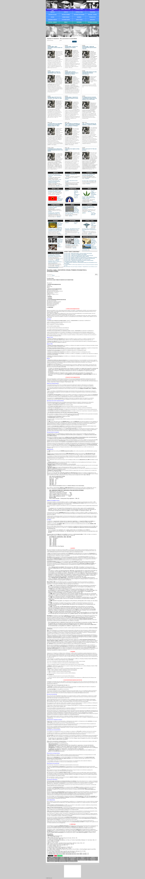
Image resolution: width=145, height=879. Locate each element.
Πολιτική (62, 857)
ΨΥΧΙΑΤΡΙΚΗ (89, 172)
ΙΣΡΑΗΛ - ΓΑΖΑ (50, 122)
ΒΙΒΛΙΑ (72, 204)
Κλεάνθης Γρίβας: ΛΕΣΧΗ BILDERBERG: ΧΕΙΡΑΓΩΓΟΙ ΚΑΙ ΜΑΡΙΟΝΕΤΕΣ (60, 225)
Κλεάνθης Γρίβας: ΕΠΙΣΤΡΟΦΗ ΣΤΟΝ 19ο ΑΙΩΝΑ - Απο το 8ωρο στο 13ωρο (55, 98)
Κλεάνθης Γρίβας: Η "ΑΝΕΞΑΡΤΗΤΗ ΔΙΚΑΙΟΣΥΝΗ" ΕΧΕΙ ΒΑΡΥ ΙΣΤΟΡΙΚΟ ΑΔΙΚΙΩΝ (71, 98)
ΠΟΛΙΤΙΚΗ (49, 45)
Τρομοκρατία (92, 858)
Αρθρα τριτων (79, 19)
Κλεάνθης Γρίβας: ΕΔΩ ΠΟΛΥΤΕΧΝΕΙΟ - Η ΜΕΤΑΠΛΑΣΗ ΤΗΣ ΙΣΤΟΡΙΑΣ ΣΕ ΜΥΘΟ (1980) (77, 241)
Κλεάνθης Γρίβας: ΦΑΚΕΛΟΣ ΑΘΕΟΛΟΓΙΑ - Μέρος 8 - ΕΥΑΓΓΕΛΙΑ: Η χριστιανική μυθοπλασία (55, 261)
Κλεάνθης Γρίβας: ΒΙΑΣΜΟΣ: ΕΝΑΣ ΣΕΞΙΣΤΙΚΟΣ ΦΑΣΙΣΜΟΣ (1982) (88, 175)
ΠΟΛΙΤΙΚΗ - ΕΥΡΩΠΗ (51, 147)
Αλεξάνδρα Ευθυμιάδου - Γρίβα (52, 10)
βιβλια (65, 22)
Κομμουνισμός (62, 859)
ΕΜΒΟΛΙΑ (55, 172)
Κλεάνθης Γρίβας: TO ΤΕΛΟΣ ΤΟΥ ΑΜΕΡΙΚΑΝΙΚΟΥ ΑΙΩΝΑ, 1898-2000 (54, 72)
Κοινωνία (72, 858)
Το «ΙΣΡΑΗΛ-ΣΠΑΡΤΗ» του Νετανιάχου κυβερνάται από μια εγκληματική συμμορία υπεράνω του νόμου (55, 124)
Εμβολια (52, 12)
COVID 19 (66, 12)
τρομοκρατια (92, 17)
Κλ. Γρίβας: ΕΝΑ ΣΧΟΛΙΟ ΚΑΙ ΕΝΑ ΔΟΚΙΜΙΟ (71, 181)
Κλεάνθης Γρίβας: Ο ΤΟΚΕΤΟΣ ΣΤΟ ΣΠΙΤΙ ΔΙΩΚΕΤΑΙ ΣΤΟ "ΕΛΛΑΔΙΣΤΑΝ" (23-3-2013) (89, 229)
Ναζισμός (72, 859)
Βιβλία (52, 857)
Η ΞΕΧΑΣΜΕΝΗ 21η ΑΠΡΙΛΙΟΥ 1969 (71, 244)
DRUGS (89, 188)
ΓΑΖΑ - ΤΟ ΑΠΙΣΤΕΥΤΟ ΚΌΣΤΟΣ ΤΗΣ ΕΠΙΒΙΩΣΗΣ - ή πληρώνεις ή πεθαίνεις (89, 124)
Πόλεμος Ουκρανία (92, 22)
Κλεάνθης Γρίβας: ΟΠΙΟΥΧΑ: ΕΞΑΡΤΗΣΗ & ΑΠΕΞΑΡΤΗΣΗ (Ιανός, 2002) (76, 209)
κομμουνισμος (65, 17)
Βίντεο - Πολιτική (62, 861)
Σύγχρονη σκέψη (52, 861)
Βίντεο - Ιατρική (52, 858)
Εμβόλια (82, 857)
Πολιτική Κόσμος (72, 857)
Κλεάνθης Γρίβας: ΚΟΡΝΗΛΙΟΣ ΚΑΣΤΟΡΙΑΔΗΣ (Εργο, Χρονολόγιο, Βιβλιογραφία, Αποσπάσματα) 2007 (54, 255)
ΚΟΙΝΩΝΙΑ (89, 204)
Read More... (58, 185)
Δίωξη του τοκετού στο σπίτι (72, 861)
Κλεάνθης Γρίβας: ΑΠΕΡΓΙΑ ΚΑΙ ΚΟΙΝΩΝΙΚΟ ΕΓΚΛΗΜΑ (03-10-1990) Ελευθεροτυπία (88, 207)
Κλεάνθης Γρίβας (79, 9)
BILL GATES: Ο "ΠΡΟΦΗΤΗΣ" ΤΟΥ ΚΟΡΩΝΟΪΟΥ (71, 175)
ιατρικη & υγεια (79, 12)
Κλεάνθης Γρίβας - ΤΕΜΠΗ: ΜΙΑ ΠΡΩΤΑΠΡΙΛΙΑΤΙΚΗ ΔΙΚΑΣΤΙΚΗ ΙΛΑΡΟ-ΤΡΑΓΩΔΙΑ (89, 47)
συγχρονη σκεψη (66, 19)
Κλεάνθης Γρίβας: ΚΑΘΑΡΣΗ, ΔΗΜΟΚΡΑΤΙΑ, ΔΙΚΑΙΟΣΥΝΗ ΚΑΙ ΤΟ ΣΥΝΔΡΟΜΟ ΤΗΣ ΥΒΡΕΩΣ (71, 73)
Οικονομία (62, 858)
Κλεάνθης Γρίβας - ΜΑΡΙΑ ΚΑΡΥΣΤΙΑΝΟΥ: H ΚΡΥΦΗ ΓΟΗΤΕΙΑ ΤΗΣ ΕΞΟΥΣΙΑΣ (55, 47)
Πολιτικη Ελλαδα (53, 14)
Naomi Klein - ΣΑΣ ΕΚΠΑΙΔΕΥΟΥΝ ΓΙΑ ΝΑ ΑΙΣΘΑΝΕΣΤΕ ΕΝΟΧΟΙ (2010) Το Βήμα (72, 229)
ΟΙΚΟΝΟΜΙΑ (72, 220)
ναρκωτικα (92, 19)
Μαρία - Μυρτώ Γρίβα (65, 9)
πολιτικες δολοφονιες (79, 14)
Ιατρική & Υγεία (83, 859)
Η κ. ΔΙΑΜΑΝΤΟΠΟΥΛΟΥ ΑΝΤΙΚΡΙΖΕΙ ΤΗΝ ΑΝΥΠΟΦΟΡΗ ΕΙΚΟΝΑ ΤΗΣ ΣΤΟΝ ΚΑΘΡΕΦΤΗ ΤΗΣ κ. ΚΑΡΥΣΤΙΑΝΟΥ (89, 98)
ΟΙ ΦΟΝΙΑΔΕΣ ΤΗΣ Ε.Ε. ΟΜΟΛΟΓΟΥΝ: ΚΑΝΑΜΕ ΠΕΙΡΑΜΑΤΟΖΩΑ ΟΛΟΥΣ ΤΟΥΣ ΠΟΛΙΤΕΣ (55, 150)
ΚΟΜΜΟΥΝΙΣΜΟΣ (55, 204)
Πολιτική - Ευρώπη (92, 14)
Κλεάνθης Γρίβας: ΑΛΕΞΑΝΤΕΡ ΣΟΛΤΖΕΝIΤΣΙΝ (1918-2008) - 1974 (54, 213)
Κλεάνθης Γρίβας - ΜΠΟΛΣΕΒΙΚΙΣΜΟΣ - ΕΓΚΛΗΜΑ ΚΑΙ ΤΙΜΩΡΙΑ (55, 207)
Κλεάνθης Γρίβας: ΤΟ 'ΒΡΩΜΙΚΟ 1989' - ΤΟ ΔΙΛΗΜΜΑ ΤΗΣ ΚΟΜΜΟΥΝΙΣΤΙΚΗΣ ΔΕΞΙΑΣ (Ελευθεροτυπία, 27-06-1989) (55, 229)
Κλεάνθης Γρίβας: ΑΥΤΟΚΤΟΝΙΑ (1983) (89, 180)
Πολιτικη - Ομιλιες (52, 22)
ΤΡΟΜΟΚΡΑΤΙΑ (72, 188)
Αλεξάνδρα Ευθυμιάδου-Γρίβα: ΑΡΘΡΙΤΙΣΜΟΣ (93, 224)
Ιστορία (82, 858)
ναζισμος (79, 17)
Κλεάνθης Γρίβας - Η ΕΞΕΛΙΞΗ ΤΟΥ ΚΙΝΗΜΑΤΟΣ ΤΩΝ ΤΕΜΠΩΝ (72, 24)
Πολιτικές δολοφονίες (52, 859)
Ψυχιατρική (93, 859)
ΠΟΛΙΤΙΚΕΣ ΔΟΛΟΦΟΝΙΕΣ (89, 237)
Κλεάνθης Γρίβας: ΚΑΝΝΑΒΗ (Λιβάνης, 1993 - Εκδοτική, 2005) (72, 213)
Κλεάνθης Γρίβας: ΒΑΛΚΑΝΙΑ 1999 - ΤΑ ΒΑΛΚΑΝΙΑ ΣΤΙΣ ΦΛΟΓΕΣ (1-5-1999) (55, 191)
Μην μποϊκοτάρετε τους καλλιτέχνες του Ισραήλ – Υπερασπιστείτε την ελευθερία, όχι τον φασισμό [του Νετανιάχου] (72, 124)
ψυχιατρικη (92, 12)
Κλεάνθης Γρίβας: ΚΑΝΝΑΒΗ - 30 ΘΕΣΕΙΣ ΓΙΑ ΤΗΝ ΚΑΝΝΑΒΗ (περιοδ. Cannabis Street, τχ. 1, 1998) (94, 194)
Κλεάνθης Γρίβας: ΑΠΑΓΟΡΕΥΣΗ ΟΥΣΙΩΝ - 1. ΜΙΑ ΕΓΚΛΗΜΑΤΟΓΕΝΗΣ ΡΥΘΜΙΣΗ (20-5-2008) (88, 197)
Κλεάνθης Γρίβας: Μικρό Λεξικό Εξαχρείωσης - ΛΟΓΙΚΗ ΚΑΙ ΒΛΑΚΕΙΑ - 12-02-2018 (55, 175)
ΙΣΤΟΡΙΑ (73, 237)
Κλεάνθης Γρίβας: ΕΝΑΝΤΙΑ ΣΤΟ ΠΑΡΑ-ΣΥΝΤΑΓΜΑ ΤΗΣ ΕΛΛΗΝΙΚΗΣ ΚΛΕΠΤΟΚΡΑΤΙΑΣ (89, 73)
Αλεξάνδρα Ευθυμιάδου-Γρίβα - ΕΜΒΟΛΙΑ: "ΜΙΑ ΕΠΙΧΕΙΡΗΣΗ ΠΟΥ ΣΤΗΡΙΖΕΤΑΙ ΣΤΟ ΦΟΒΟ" (54, 181)
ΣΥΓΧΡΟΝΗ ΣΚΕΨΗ (55, 253)
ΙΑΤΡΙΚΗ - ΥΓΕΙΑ (90, 220)
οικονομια (79, 22)
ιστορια (52, 17)
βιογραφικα (92, 9)
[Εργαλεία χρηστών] (96, 274)
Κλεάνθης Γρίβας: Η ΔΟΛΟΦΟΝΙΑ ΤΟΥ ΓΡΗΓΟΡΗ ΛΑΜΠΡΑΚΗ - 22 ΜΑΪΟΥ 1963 (94, 241)
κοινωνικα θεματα (52, 19)
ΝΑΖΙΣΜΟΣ (55, 237)
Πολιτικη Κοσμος (66, 14)
